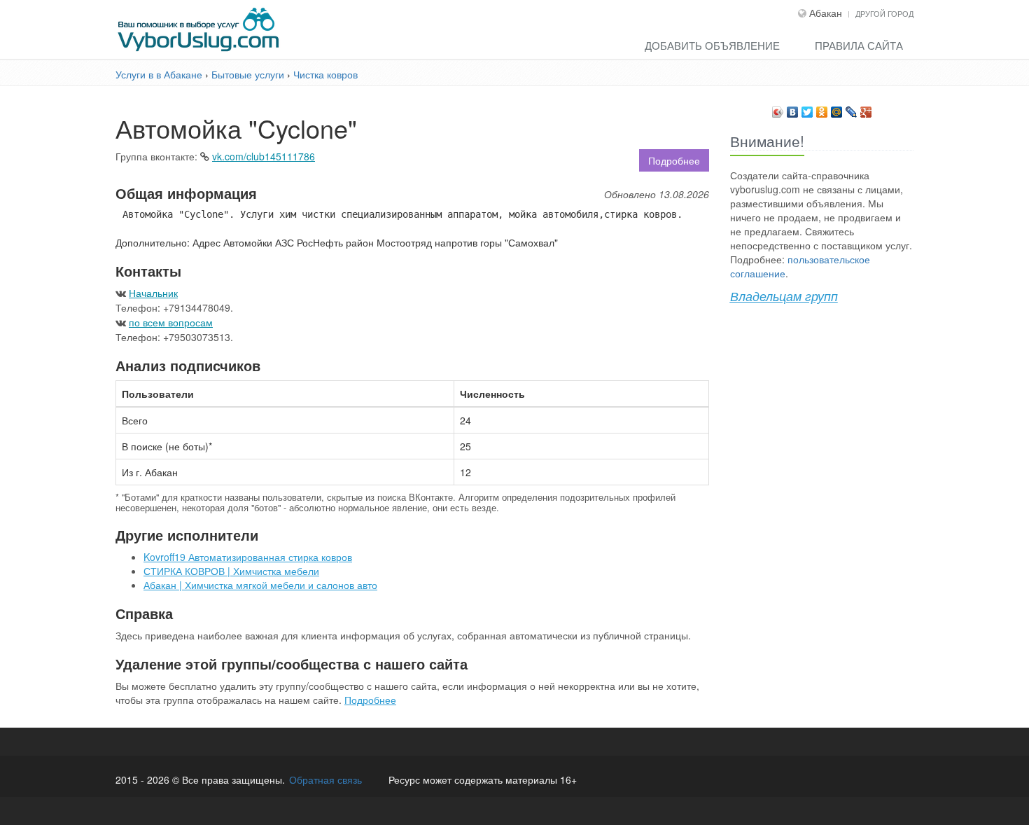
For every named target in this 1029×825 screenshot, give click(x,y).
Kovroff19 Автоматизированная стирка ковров (248, 557)
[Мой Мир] (837, 108)
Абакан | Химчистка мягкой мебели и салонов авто (260, 585)
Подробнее (674, 160)
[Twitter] (807, 108)
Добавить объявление (712, 45)
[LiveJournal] (851, 108)
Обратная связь (325, 779)
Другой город (884, 13)
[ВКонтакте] (792, 108)
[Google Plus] (866, 108)
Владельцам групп (784, 296)
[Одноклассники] (822, 108)
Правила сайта (859, 45)
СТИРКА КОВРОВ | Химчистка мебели (231, 571)
